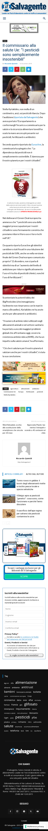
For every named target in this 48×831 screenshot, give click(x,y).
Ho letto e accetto (22, 638)
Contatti (24, 821)
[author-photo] (24, 455)
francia (14, 704)
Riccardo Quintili (11, 64)
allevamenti (25, 389)
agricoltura (14, 389)
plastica (7, 722)
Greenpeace (9, 709)
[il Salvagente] (24, 7)
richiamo (22, 722)
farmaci (7, 705)
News (5, 41)
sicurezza (18, 727)
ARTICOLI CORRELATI (14, 474)
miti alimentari (22, 713)
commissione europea (18, 696)
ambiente (16, 687)
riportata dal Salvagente (26, 117)
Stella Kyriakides (9, 395)
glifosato (30, 704)
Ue (31, 731)
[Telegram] (28, 69)
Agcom (6, 683)
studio (6, 731)
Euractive (36, 144)
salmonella (37, 722)
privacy (14, 722)
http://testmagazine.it (24, 462)
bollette (37, 692)
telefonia (14, 730)
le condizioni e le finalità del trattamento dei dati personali (22, 638)
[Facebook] (5, 69)
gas (21, 705)
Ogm (6, 718)
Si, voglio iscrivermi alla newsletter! (24, 655)
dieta (19, 700)
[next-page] (8, 523)
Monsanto (33, 713)
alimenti (7, 688)
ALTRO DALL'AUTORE (35, 474)
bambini (9, 691)
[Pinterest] (16, 69)
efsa (31, 700)
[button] (4, 18)
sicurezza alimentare (31, 727)
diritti (25, 700)
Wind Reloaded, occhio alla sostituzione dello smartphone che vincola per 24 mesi (13, 429)
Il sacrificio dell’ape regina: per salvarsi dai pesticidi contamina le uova (29, 513)
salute (8, 726)
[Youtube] (37, 811)
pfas (34, 717)
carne (6, 696)
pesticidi (40, 392)
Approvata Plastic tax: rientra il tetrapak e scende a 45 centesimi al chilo (35, 429)
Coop (30, 696)
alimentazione (26, 682)
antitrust (27, 687)
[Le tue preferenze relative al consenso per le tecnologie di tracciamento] (34, 826)
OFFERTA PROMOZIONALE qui (31, 212)
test (22, 731)
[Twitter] (11, 69)
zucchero (37, 731)
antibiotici (35, 389)
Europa (20, 392)
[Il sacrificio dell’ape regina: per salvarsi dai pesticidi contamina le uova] (9, 513)
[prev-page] (4, 523)
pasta (12, 718)
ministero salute (9, 713)
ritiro (29, 722)
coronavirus (9, 700)
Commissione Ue (10, 392)
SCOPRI (24, 576)
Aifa (12, 683)
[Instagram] (17, 811)
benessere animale (24, 692)
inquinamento (23, 708)
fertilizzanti (30, 392)
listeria (34, 709)
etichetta (38, 700)
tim (27, 730)
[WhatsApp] (22, 69)
